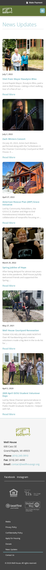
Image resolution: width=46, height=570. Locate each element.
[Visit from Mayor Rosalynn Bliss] (23, 55)
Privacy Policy (11, 527)
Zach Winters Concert (13, 138)
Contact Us (10, 555)
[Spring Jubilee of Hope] (23, 243)
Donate (8, 544)
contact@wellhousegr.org (25, 464)
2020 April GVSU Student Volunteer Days (21, 394)
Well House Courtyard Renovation (20, 330)
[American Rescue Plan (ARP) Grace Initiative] (23, 178)
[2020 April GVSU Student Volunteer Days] (23, 369)
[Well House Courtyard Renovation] (23, 306)
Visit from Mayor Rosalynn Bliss (19, 79)
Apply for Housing (13, 538)
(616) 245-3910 (20, 455)
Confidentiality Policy (14, 532)
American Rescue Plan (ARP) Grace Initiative (20, 203)
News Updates (11, 549)
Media (8, 521)
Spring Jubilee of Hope (14, 267)
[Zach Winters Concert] (23, 115)
